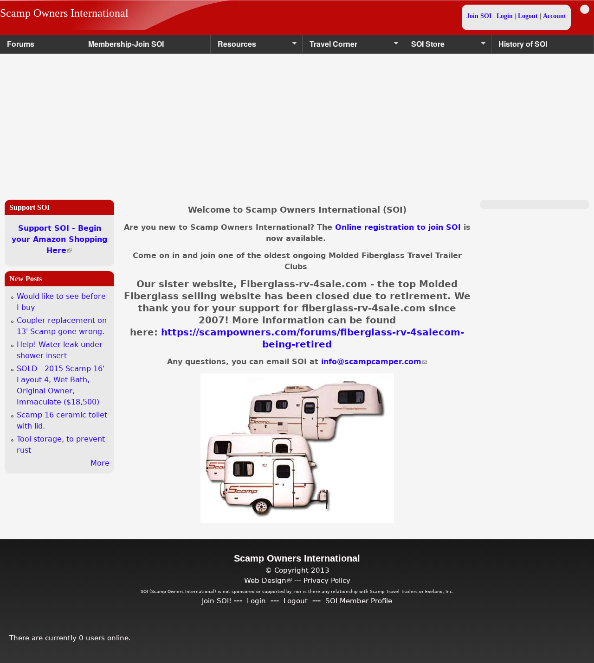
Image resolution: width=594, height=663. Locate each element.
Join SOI (478, 16)
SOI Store (424, 46)
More (100, 463)
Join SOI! (217, 601)
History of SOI (522, 43)
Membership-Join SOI (126, 43)
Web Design (268, 580)
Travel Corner (330, 46)
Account (554, 16)
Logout (528, 16)
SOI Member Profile (358, 601)
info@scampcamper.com (374, 361)
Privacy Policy (326, 580)
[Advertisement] (297, 123)
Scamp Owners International (64, 13)
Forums (20, 43)
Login (505, 16)
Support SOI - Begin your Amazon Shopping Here (59, 239)
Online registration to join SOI (398, 227)
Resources (233, 46)
